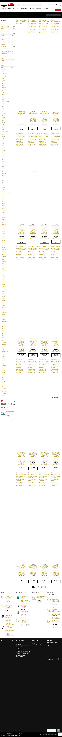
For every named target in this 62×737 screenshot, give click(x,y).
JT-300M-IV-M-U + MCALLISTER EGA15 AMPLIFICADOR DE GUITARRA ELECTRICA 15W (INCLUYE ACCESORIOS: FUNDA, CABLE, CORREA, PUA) (44, 230)
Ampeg (3, 117)
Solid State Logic (5, 162)
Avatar (3, 323)
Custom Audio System (6, 192)
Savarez (3, 187)
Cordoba (3, 296)
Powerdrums (4, 280)
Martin (3, 293)
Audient (3, 319)
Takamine (4, 96)
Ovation (3, 103)
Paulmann (4, 224)
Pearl (3, 124)
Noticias (37, 0)
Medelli (3, 247)
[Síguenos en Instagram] (59, 0)
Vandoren (4, 127)
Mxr (3, 199)
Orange (3, 210)
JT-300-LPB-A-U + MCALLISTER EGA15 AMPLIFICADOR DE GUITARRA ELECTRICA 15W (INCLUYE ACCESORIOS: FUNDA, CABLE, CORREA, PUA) (21, 570)
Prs (2, 196)
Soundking (4, 87)
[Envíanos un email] (60, 0)
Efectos (32, 8)
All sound (4, 76)
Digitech (3, 242)
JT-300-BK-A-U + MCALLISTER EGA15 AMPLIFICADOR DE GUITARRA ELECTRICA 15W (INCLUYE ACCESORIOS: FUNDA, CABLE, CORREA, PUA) (44, 457)
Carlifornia (4, 118)
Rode (3, 198)
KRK (3, 154)
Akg (3, 309)
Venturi (3, 71)
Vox (2, 386)
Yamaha (3, 97)
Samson (3, 94)
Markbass (4, 173)
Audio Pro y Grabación (6, 55)
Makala (3, 141)
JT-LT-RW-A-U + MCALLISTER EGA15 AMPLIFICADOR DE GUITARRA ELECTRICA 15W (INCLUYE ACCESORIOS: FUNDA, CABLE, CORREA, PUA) (33, 117)
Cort (3, 340)
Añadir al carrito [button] (21, 129)
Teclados (46, 8)
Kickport (3, 236)
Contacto (41, 0)
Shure (3, 171)
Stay (3, 379)
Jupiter (3, 233)
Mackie (3, 273)
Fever (3, 363)
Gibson (3, 205)
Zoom (3, 390)
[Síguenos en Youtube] (49, 662)
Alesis (3, 310)
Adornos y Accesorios (5, 23)
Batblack (3, 99)
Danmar (3, 347)
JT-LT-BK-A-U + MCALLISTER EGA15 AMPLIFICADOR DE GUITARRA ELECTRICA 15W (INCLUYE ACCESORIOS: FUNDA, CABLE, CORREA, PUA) (21, 230)
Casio (3, 337)
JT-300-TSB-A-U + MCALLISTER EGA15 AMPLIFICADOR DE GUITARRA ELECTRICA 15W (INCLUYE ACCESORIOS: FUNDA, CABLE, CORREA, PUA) (56, 344)
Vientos (10, 11)
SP (2, 182)
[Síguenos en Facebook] (58, 0)
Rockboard (4, 83)
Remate (2, 28)
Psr (2, 168)
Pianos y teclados (5, 48)
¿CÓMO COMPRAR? (48, 0)
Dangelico (4, 346)
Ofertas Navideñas (5, 31)
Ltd (2, 157)
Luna (3, 303)
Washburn (4, 388)
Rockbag (3, 161)
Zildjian (3, 298)
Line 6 (3, 108)
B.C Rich (3, 324)
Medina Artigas (5, 289)
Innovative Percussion (6, 243)
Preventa (3, 33)
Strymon (3, 129)
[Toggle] (14, 31)
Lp (2, 152)
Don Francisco (5, 351)
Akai (3, 263)
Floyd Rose (4, 73)
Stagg (3, 115)
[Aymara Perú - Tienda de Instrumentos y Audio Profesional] (8, 4)
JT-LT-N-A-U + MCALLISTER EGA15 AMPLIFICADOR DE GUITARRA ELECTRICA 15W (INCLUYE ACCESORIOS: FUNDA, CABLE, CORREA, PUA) (44, 117)
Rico (3, 180)
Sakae (3, 175)
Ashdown (4, 316)
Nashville (4, 235)
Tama (3, 145)
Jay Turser (4, 177)
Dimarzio (3, 300)
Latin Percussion (5, 131)
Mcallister (4, 185)
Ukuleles (15, 8)
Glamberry (4, 245)
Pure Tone (4, 147)
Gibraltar (3, 370)
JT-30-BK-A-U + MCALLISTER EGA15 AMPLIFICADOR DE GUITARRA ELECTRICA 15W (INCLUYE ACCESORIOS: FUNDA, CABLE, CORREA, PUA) (56, 570)
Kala (3, 90)
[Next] (45, 587)
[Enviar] (41, 5)
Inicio (2, 15)
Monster (3, 215)
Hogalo (3, 286)
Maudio (3, 122)
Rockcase (4, 201)
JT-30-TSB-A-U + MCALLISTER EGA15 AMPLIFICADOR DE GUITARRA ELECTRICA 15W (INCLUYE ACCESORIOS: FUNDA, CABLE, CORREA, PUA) (33, 570)
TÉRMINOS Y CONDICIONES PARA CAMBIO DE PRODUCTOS (23, 655)
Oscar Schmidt (5, 294)
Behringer (4, 330)
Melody (3, 231)
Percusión (38, 8)
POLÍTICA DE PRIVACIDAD (22, 648)
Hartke (3, 372)
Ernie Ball (4, 360)
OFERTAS (18, 644)
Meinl (3, 268)
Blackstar (4, 333)
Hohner (3, 284)
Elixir (3, 356)
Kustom (3, 194)
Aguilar (3, 228)
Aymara (32, 0)
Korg (3, 375)
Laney (3, 272)
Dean (3, 349)
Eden (3, 78)
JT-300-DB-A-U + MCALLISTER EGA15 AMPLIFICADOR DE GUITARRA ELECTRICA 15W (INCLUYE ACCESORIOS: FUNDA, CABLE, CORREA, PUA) (33, 457)
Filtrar (3, 403)
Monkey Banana (5, 133)
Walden (3, 136)
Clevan (3, 222)
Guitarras (3, 8)
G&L (3, 367)
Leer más (56, 467)
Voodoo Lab (4, 155)
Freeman (4, 365)
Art (2, 111)
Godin (3, 208)
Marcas (11, 15)
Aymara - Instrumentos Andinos (6, 39)
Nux (3, 92)
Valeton (3, 104)
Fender (3, 361)
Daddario (4, 344)
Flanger (3, 279)
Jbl (2, 226)
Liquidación (3, 46)
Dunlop (3, 354)
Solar (3, 120)
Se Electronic (4, 259)
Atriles (2, 35)
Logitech (3, 229)
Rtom (3, 134)
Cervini (3, 338)
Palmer (3, 140)
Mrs (3, 178)
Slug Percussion (5, 287)
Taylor (3, 212)
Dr (2, 353)
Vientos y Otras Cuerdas (6, 51)
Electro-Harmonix (5, 391)
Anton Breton (4, 312)
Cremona (4, 342)
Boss (3, 335)
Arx (2, 252)
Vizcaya (3, 384)
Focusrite (4, 393)
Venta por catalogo (5, 26)
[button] (55, 1)
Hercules (3, 374)
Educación (3, 44)
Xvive (3, 184)
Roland (3, 254)
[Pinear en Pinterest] (40, 644)
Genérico (4, 206)
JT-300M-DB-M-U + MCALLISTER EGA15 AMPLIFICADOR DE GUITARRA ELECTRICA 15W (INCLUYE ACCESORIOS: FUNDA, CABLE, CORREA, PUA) (56, 230)
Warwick (3, 277)
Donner (3, 305)
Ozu (3, 143)
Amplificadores (23, 8)
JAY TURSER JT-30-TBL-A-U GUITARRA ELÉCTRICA (21, 113)
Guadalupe (4, 249)
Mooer (3, 159)
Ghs (3, 265)
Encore (3, 150)
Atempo (3, 317)
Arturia (3, 314)
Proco (3, 106)
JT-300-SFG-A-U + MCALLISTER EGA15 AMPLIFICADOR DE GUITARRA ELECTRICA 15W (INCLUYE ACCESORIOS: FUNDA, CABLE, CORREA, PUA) (56, 457)
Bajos (9, 8)
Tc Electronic (4, 261)
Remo (3, 166)
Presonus (4, 270)
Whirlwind (4, 217)
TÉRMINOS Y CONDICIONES (23, 651)
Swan (3, 275)
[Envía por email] (37, 644)
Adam (3, 191)
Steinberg (4, 203)
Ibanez (3, 395)
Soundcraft (4, 377)
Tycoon (3, 80)
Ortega (3, 282)
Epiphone (4, 358)
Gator (3, 368)
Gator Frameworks (5, 101)
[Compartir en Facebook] (33, 644)
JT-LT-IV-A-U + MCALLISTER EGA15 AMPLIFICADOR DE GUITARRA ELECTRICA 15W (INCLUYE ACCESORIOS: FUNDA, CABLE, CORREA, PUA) (56, 117)
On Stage (4, 113)
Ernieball (3, 219)
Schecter (3, 240)
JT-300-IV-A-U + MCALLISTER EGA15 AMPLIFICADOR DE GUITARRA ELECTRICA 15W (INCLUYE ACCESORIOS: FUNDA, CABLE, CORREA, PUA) (21, 457)
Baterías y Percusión (5, 41)
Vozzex (3, 89)
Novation (3, 69)
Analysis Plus (4, 250)
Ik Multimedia (4, 266)
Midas (3, 85)
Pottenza (3, 221)
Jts (2, 74)
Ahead (3, 307)
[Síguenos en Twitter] (58, 659)
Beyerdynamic (5, 331)
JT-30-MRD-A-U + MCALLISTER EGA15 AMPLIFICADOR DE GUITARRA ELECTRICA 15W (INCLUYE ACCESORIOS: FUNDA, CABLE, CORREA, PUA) (44, 570)
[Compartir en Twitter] (35, 644)
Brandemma (17, 735)
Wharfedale (4, 256)
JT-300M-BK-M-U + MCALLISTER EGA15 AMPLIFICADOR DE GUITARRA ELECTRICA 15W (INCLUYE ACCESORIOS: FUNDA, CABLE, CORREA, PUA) (21, 344)
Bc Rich (3, 328)
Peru (3, 138)
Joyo (3, 291)
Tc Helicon (4, 381)
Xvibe (3, 148)
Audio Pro (4, 11)
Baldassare (4, 326)
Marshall (3, 238)
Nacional (3, 110)
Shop (6, 15)
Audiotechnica (4, 321)
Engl (3, 189)
